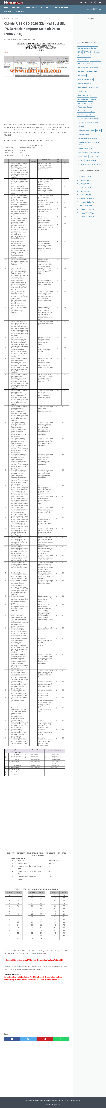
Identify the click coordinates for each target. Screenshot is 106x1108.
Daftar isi (77, 1100)
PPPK (90, 103)
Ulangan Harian (96, 164)
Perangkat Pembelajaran (86, 131)
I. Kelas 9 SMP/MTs (86, 206)
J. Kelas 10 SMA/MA (86, 209)
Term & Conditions (51, 1100)
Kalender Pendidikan (84, 83)
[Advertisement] (36, 103)
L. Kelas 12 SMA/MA (86, 217)
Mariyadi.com (56, 1105)
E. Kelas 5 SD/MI (85, 191)
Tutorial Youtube (83, 164)
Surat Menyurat (83, 152)
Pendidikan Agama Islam (86, 115)
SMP (97, 148)
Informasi (16, 7)
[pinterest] (100, 2)
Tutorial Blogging (90, 160)
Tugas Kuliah (93, 156)
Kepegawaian (82, 87)
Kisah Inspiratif (94, 87)
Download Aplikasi (84, 56)
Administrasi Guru (61, 7)
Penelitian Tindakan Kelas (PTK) (88, 123)
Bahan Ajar (45, 7)
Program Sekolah (83, 134)
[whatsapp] (61, 1039)
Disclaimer (29, 1100)
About (61, 1100)
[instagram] (95, 2)
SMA (91, 148)
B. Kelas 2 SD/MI (85, 180)
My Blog (93, 99)
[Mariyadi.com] (15, 2)
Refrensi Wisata (83, 148)
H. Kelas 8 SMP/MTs (86, 202)
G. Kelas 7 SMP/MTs (86, 198)
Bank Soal (8, 11)
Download (19, 11)
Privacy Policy (38, 1100)
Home (6, 7)
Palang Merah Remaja (85, 107)
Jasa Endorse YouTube (85, 79)
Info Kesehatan (83, 68)
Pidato (98, 131)
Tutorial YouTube (30, 7)
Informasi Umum (92, 71)
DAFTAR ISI (87, 52)
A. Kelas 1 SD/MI (85, 177)
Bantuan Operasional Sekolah (87, 48)
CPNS (80, 52)
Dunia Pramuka (96, 60)
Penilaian (81, 126)
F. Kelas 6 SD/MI (85, 195)
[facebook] (80, 2)
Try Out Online (82, 156)
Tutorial (80, 160)
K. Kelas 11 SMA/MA (86, 213)
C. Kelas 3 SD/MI (85, 184)
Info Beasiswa (87, 64)
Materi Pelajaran (83, 99)
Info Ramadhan (95, 68)
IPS (79, 64)
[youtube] (90, 2)
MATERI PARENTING (84, 95)
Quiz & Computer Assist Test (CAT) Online (89, 144)
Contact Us (68, 1100)
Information (82, 75)
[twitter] (85, 2)
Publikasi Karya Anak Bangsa (87, 138)
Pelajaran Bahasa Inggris (86, 111)
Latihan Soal (82, 91)
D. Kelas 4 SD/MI (85, 188)
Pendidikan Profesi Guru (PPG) (88, 119)
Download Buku (83, 60)
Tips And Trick (94, 152)
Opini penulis (82, 103)
